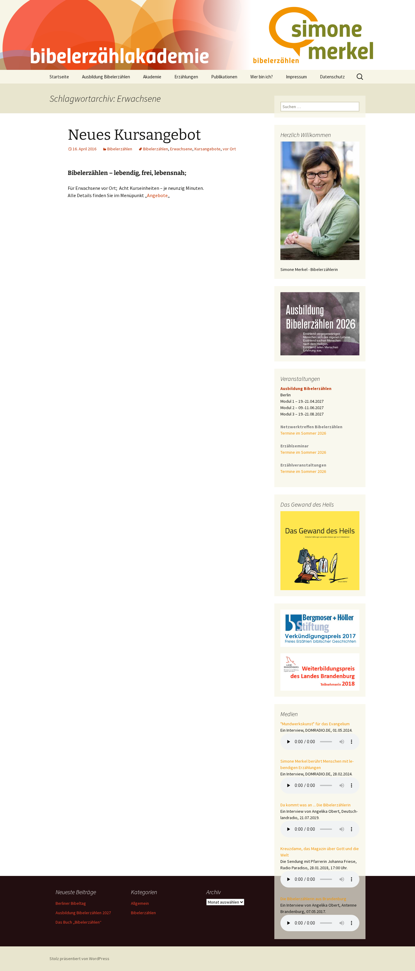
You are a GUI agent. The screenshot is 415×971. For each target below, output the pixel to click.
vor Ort (229, 149)
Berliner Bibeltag (71, 903)
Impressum (296, 77)
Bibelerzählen (119, 149)
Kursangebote (207, 149)
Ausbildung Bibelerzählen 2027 (83, 912)
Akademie (152, 77)
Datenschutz (332, 77)
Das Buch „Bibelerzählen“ (78, 922)
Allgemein (140, 903)
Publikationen (224, 77)
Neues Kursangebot (134, 135)
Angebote (157, 195)
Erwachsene (181, 149)
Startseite (59, 77)
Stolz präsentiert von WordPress (79, 958)
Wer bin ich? (261, 77)
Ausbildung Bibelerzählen (106, 77)
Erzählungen (186, 77)
